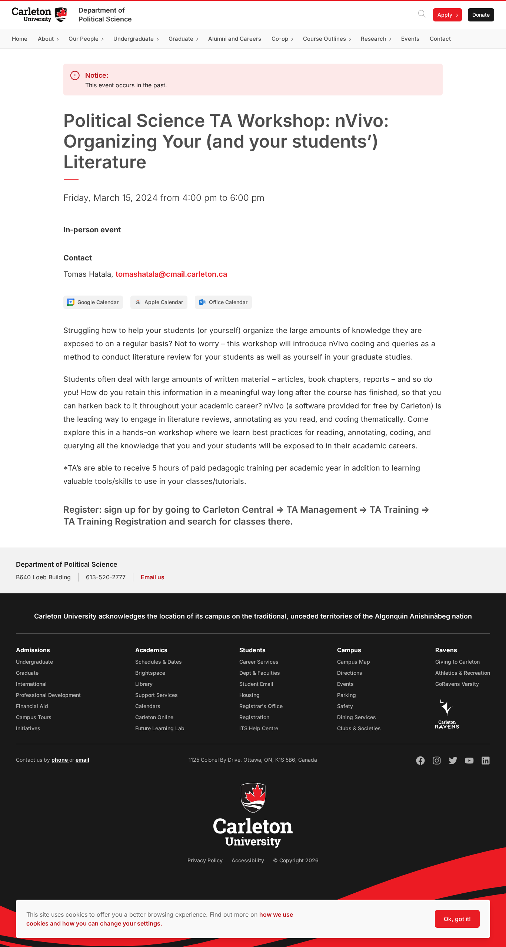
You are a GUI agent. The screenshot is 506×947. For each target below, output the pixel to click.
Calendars (147, 706)
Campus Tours (33, 717)
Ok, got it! (457, 919)
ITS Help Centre (258, 728)
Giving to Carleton (457, 661)
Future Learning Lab (159, 728)
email (82, 759)
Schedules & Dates (158, 661)
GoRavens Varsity (457, 684)
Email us (152, 577)
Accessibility (248, 860)
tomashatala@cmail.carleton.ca (171, 274)
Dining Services (356, 717)
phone (60, 759)
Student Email (256, 684)
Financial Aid (32, 706)
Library (144, 684)
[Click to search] (422, 14)
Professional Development (48, 695)
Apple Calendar (163, 302)
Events (345, 684)
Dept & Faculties (259, 673)
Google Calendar (98, 302)
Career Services (259, 661)
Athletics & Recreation (462, 673)
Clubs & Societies (359, 728)
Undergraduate (34, 661)
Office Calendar (228, 302)
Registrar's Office (261, 706)
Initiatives (28, 728)
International (31, 684)
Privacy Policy (205, 860)
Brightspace (150, 673)
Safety (345, 706)
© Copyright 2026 (296, 860)
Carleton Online (154, 717)
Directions (349, 673)
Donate (481, 14)
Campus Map (353, 661)
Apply (444, 14)
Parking (346, 695)
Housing (249, 695)
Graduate (27, 673)
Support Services (156, 695)
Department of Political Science (105, 14)
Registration (254, 717)
